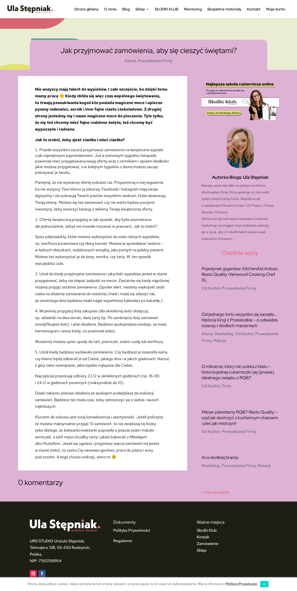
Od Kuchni (211, 288)
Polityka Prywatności (131, 530)
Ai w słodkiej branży (220, 457)
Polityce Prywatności (241, 584)
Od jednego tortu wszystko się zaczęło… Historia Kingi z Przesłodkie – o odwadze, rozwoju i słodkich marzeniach (240, 319)
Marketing (224, 333)
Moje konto (275, 10)
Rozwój (264, 465)
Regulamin (122, 540)
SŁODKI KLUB (166, 10)
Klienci (130, 60)
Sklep (140, 10)
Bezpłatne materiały (224, 10)
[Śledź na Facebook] (41, 573)
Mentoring (193, 10)
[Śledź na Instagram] (33, 573)
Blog (126, 10)
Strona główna (86, 10)
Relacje (220, 340)
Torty (226, 385)
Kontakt (253, 10)
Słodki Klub (207, 530)
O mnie (110, 10)
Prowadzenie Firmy (155, 60)
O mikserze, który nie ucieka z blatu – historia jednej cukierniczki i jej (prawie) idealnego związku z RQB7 (238, 372)
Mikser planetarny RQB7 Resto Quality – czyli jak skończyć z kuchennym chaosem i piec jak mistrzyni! (240, 417)
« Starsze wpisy (215, 492)
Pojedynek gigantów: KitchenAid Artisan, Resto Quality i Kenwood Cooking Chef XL (240, 274)
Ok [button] (264, 584)
